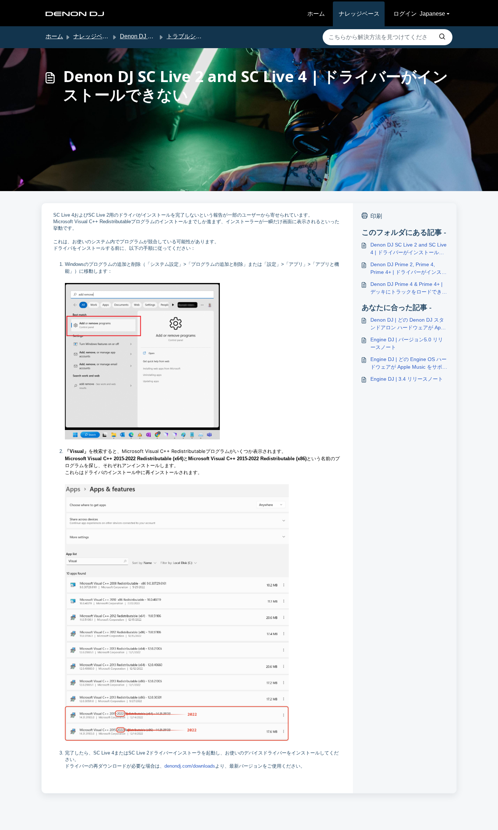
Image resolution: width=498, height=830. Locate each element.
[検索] (442, 37)
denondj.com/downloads (189, 766)
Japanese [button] (432, 14)
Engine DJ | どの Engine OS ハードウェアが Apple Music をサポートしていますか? (408, 363)
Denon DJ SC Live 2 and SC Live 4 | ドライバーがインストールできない (408, 249)
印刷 (376, 216)
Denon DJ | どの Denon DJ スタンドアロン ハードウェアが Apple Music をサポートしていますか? (409, 324)
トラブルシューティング (199, 36)
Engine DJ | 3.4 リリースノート (406, 379)
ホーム (316, 14)
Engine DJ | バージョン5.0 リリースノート (406, 343)
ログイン (405, 14)
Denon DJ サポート (145, 36)
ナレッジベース (359, 14)
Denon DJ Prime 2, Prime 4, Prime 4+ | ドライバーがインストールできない (408, 268)
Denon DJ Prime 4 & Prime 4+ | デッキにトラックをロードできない (408, 288)
